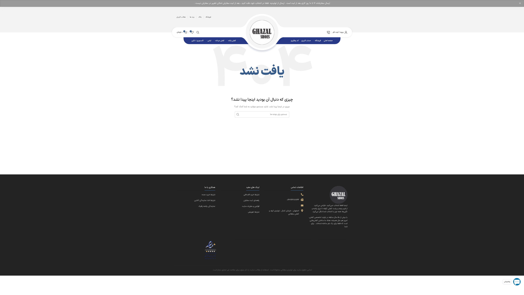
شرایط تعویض (253, 212)
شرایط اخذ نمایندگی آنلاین (204, 200)
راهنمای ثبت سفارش (251, 200)
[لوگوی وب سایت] (262, 32)
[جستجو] (198, 32)
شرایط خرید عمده (208, 194)
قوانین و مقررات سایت (250, 206)
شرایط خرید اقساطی (251, 194)
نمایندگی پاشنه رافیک (206, 206)
